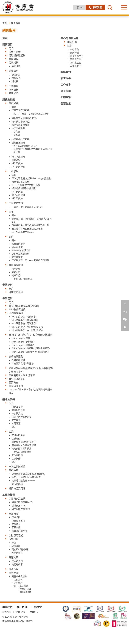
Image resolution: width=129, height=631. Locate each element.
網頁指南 (15, 23)
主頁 (4, 23)
